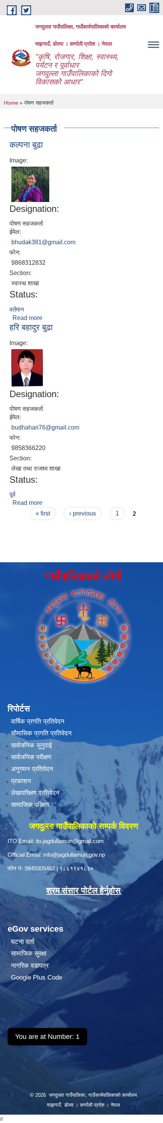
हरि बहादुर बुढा (31, 327)
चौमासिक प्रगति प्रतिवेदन (41, 733)
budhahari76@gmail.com (45, 427)
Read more (27, 318)
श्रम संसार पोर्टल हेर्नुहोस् (83, 890)
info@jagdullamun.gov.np (74, 854)
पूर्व (12, 494)
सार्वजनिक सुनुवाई (31, 745)
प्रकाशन (21, 781)
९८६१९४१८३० (77, 868)
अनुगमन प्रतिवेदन (32, 769)
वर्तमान (16, 309)
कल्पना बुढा (26, 145)
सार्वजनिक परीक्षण (31, 757)
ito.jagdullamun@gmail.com (70, 841)
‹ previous (82, 513)
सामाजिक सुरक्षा (29, 953)
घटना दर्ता (22, 941)
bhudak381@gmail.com (43, 242)
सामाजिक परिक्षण (30, 804)
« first (43, 513)
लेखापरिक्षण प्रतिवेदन (35, 793)
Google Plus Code (36, 977)
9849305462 (40, 868)
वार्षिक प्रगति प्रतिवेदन (37, 721)
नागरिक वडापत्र (30, 965)
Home (11, 103)
